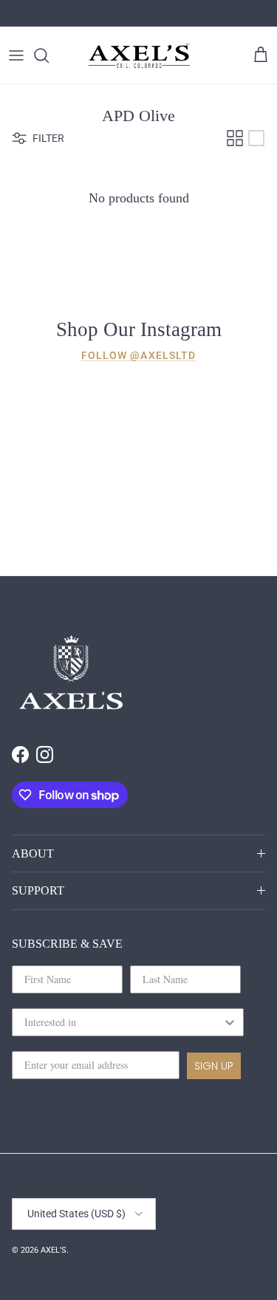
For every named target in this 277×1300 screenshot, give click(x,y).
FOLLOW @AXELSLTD (138, 355)
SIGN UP (213, 1065)
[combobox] (123, 1022)
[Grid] (235, 138)
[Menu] (16, 55)
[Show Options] (229, 1022)
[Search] (49, 55)
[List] (256, 138)
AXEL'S (53, 1250)
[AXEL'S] (140, 55)
